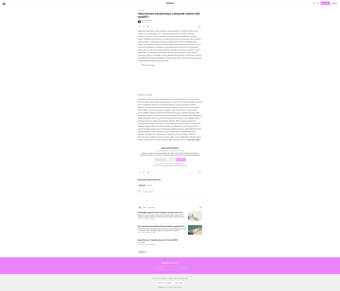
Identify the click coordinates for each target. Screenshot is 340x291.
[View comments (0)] (144, 26)
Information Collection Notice (169, 165)
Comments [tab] (142, 185)
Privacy (170, 278)
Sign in (334, 3)
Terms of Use (178, 164)
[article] (170, 217)
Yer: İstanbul (141, 242)
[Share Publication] (318, 3)
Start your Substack (165, 283)
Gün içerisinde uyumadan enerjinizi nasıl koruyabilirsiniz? (161, 226)
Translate (142, 10)
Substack (161, 287)
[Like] (139, 26)
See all (141, 252)
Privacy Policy (183, 165)
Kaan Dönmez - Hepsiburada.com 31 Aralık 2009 (158, 240)
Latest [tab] (144, 207)
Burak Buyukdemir (147, 20)
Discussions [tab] (151, 207)
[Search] (314, 3)
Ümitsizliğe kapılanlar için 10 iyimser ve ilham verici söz (160, 213)
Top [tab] (140, 207)
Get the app (178, 283)
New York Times (193, 139)
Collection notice (183, 278)
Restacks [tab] (149, 185)
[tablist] (145, 185)
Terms (175, 278)
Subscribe (325, 3)
